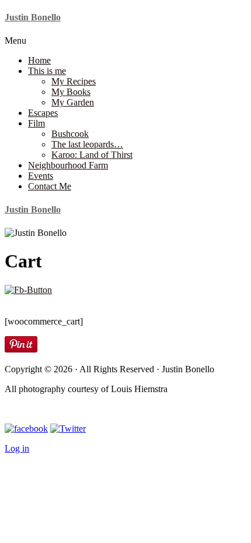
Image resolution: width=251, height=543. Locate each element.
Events (40, 176)
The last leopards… (87, 144)
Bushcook (70, 134)
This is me (47, 71)
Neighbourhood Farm (68, 165)
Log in (17, 448)
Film (36, 123)
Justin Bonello (33, 17)
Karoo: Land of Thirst (92, 155)
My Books (70, 92)
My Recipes (73, 81)
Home (39, 60)
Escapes (43, 113)
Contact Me (49, 186)
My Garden (72, 102)
